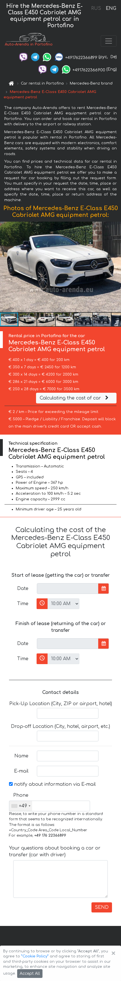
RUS (96, 8)
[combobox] (20, 806)
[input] (67, 588)
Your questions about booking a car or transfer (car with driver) (54, 851)
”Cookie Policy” (35, 956)
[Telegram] (35, 57)
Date (22, 588)
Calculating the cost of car (71, 398)
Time (22, 603)
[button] (28, 319)
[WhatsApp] (47, 57)
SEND (102, 907)
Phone (20, 795)
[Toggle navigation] (108, 41)
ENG (111, 8)
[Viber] (23, 57)
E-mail (21, 771)
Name (21, 756)
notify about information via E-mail (54, 784)
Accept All (30, 973)
